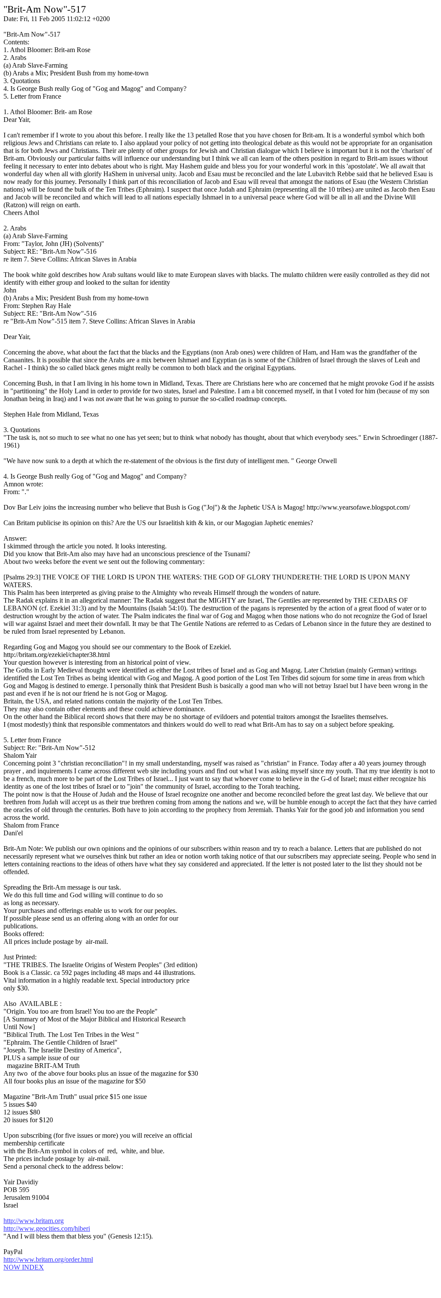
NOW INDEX (23, 1267)
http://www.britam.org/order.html (48, 1259)
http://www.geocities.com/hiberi (46, 1228)
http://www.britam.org (33, 1220)
